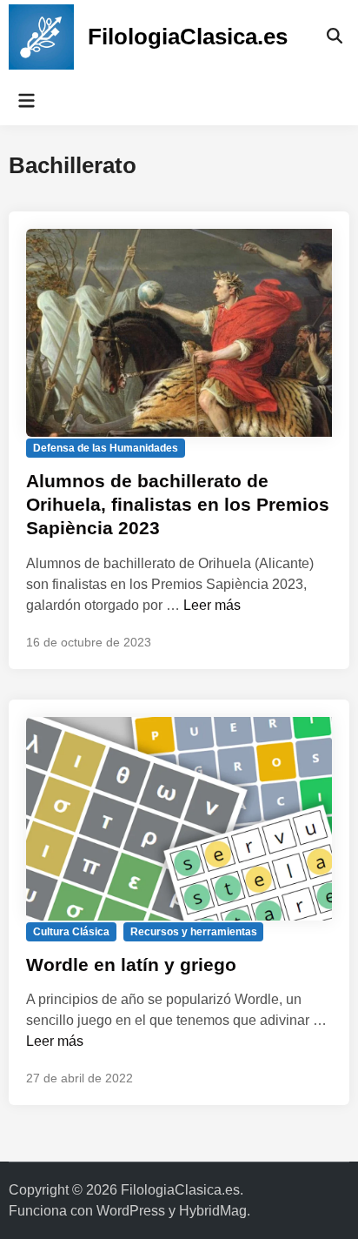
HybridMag (213, 1210)
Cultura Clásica (71, 932)
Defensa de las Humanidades (105, 448)
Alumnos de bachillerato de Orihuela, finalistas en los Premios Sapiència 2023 (177, 505)
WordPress (130, 1210)
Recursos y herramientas (193, 932)
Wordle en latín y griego (131, 964)
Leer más (212, 605)
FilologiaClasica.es (188, 36)
